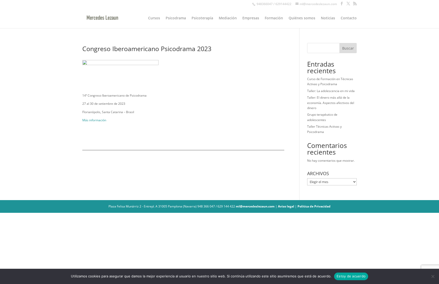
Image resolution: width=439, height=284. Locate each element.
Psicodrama (176, 18)
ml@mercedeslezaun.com (255, 206)
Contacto (349, 18)
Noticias (328, 18)
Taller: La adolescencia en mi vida (331, 91)
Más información (94, 120)
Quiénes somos (302, 18)
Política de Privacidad (314, 206)
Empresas (250, 18)
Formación (274, 18)
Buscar (348, 48)
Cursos (154, 18)
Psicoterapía (202, 18)
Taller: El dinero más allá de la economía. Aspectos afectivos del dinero (330, 102)
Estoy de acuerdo (351, 276)
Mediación (228, 18)
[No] (432, 276)
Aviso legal (286, 206)
